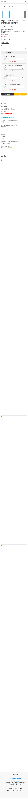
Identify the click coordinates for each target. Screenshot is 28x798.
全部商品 (5, 6)
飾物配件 (11, 6)
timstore (17, 781)
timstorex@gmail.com (17, 791)
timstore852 (17, 778)
